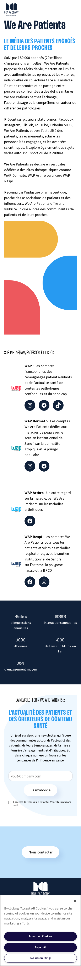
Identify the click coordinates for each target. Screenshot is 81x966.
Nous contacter (40, 852)
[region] (40, 930)
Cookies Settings (40, 958)
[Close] (75, 901)
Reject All (41, 947)
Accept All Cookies (40, 936)
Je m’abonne (40, 790)
